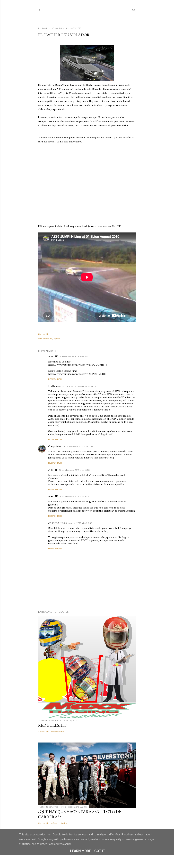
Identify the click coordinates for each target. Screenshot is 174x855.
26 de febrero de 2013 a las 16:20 (74, 470)
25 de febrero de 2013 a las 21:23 (80, 386)
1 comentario (57, 731)
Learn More (80, 851)
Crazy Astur (55, 446)
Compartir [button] (43, 334)
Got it (99, 851)
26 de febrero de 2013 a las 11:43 (78, 446)
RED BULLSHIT (52, 725)
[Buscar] (134, 9)
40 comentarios (59, 823)
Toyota (56, 338)
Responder (55, 379)
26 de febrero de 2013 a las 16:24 (74, 496)
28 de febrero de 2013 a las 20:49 (76, 523)
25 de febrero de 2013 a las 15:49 (74, 356)
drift (50, 338)
